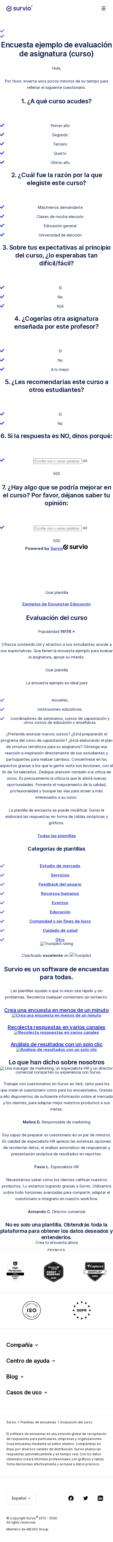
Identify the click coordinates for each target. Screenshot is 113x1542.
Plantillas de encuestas (38, 1422)
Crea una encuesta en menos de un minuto (56, 1010)
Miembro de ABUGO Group (27, 1529)
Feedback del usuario (60, 884)
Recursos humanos (60, 893)
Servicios (60, 874)
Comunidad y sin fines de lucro (60, 921)
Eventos (60, 902)
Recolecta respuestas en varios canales (56, 1027)
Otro (60, 939)
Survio (11, 1422)
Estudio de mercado (60, 865)
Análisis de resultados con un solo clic (56, 1044)
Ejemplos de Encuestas (45, 604)
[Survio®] (19, 8)
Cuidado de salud (60, 930)
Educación (80, 604)
